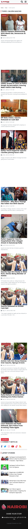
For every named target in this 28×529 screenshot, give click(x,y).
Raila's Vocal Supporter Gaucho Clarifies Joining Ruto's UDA (13, 151)
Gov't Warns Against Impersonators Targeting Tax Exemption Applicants (17, 490)
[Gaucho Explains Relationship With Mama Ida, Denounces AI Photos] (14, 22)
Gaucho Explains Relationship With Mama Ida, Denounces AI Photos (13, 33)
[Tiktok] (17, 447)
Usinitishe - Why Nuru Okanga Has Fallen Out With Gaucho (13, 202)
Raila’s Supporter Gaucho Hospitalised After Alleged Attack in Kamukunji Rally (11, 241)
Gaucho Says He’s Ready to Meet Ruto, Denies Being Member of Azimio (14, 274)
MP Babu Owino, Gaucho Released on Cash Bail (11, 119)
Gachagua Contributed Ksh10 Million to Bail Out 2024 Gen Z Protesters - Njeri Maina (17, 458)
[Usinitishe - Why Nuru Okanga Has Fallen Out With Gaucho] (14, 193)
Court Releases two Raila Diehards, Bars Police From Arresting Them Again (12, 426)
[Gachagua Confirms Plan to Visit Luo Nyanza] (4, 467)
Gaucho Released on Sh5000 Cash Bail (12, 307)
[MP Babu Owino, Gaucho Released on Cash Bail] (14, 108)
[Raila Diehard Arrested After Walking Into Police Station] (14, 385)
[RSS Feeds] (20, 447)
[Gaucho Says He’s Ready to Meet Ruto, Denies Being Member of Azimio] (14, 262)
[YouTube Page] (12, 447)
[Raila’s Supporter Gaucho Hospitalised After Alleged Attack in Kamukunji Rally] (14, 226)
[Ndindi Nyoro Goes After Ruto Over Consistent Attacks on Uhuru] (4, 482)
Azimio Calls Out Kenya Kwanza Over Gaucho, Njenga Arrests (13, 362)
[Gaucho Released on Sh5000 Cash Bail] (14, 296)
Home (2, 7)
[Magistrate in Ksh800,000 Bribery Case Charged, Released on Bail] (4, 473)
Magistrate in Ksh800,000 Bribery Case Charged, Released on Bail (16, 474)
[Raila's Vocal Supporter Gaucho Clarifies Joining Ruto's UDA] (14, 140)
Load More (5, 439)
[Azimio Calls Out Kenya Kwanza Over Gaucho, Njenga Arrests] (14, 351)
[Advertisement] (14, 57)
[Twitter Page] (5, 447)
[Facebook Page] (1, 447)
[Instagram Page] (9, 447)
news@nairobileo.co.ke (9, 517)
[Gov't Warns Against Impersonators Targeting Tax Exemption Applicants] (4, 490)
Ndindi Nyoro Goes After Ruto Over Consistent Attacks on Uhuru (17, 482)
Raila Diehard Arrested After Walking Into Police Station (12, 396)
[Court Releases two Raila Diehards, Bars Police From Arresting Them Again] (14, 415)
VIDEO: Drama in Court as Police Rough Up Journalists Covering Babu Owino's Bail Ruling (14, 85)
